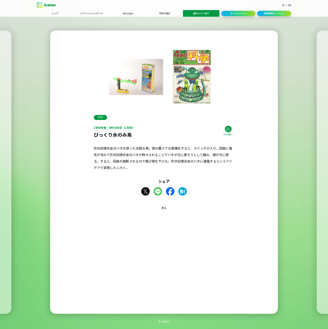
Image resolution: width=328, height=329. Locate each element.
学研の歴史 (164, 13)
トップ (55, 13)
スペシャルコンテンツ (91, 13)
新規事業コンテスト (274, 13)
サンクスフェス (238, 13)
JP (283, 5)
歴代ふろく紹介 (201, 13)
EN (289, 5)
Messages (128, 13)
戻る (164, 208)
